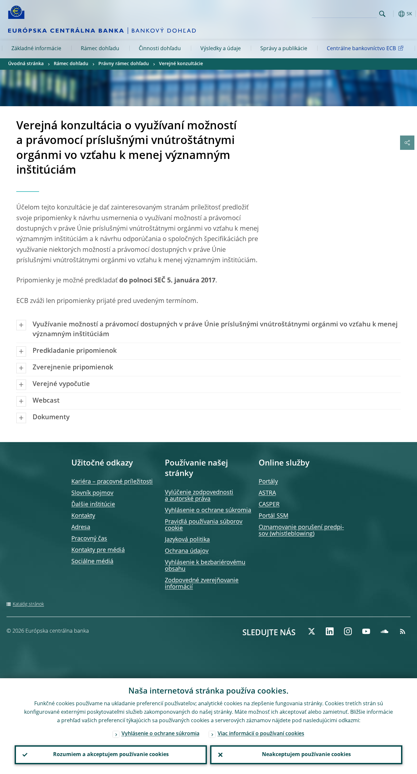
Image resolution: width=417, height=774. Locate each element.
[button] (392, 13)
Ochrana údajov (186, 551)
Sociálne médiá (92, 562)
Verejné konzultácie (181, 64)
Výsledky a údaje (220, 48)
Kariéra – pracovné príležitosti (112, 482)
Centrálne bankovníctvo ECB (361, 48)
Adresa (80, 527)
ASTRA (267, 493)
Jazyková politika (187, 540)
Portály (268, 482)
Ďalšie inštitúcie (93, 505)
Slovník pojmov (92, 493)
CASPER (269, 505)
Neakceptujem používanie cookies (306, 754)
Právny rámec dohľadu (123, 64)
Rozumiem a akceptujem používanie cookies (111, 754)
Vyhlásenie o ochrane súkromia (208, 510)
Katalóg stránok (28, 604)
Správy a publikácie (283, 48)
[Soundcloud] (384, 631)
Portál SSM (273, 516)
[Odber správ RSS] (402, 631)
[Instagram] (348, 631)
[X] (311, 631)
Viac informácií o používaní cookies (261, 734)
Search (382, 14)
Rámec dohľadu (100, 48)
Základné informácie (36, 48)
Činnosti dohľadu (160, 48)
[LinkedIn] (330, 631)
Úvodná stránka (26, 64)
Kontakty (83, 516)
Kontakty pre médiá (98, 550)
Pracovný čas (89, 539)
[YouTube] (366, 631)
